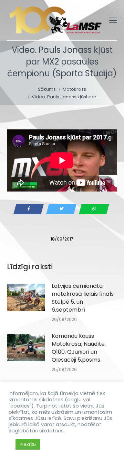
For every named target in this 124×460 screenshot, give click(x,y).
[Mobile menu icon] (113, 20)
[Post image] (26, 297)
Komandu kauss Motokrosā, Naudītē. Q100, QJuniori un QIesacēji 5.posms (79, 348)
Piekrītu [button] (28, 444)
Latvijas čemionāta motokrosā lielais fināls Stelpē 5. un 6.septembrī (83, 298)
